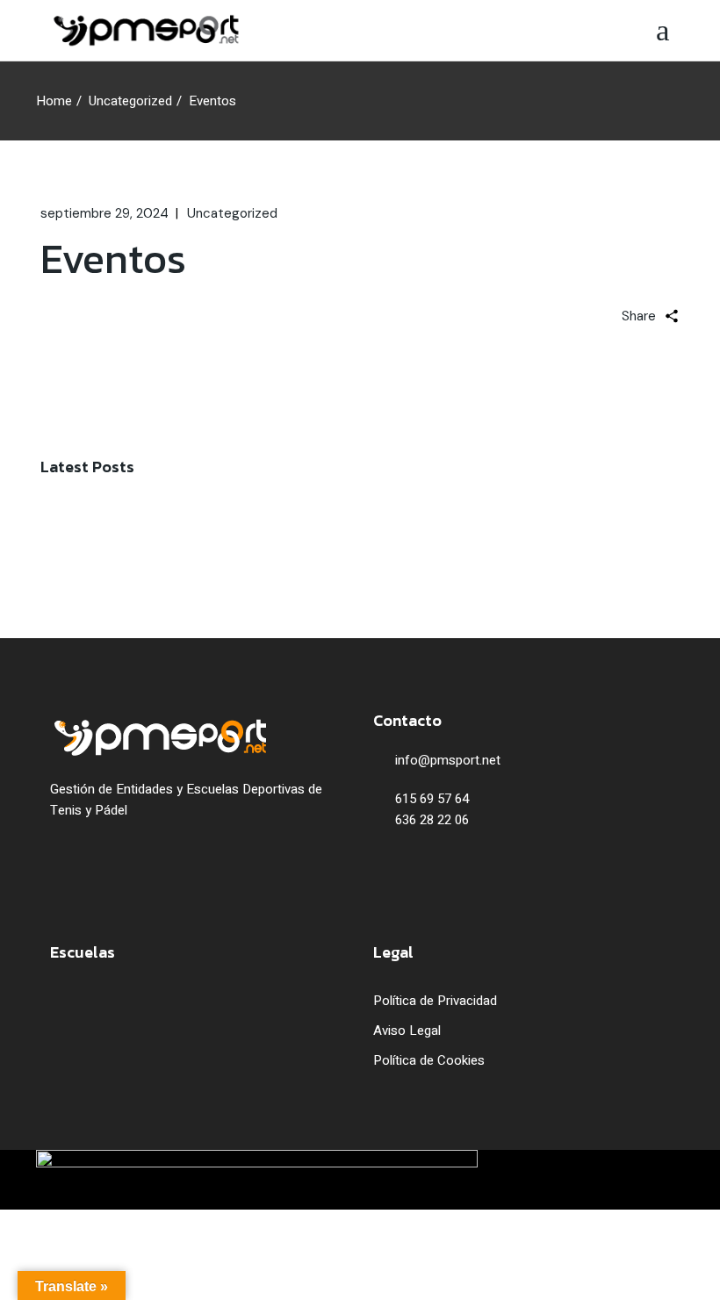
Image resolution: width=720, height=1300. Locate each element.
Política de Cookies (429, 1060)
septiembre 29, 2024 (104, 213)
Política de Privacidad (435, 1000)
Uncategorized (130, 101)
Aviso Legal (407, 1030)
